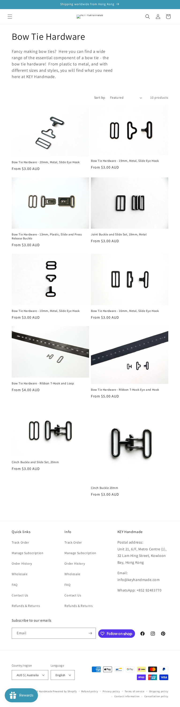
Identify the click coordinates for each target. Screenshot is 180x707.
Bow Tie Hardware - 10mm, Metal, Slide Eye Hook (46, 311)
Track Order (20, 542)
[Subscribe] (90, 633)
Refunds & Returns (26, 606)
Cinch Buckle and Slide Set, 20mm (35, 462)
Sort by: (99, 97)
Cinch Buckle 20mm (104, 488)
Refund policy (89, 691)
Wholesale (19, 574)
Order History (22, 563)
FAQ (15, 585)
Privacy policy (111, 691)
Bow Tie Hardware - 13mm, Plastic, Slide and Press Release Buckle (47, 236)
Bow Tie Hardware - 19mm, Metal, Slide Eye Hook (125, 161)
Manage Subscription (27, 553)
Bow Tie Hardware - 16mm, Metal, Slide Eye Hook (125, 311)
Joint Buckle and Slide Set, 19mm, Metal (118, 234)
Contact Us (20, 595)
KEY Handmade (43, 691)
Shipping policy (159, 691)
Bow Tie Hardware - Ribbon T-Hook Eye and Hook (125, 390)
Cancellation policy (156, 696)
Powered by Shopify (65, 691)
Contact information (127, 696)
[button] (10, 16)
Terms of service (134, 691)
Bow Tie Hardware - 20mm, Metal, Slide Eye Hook (46, 162)
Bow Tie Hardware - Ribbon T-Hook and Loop (43, 383)
